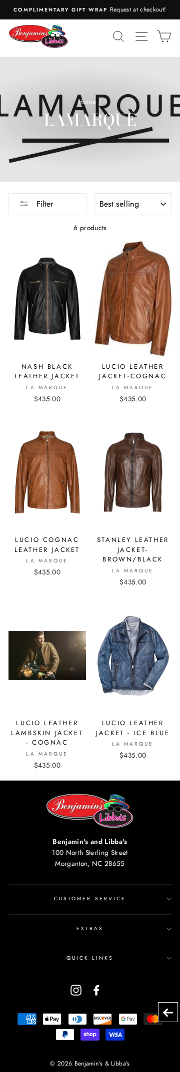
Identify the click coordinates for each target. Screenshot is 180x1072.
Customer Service (90, 898)
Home (87, 101)
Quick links (90, 958)
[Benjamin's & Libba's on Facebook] (96, 990)
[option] (90, 9)
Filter (43, 204)
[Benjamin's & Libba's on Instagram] (76, 990)
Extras (90, 928)
